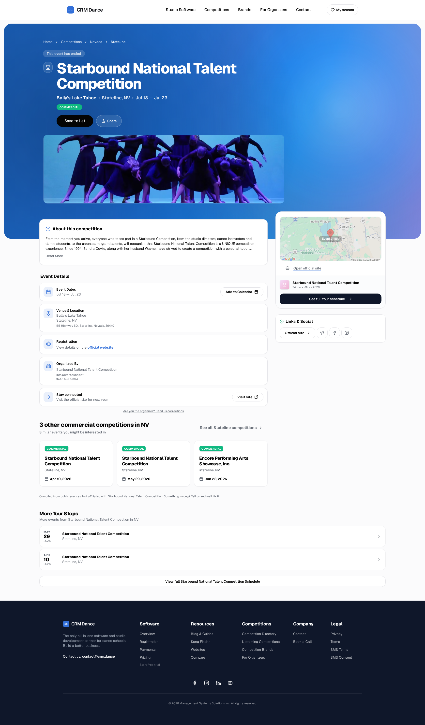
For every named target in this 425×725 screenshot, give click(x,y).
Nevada (96, 42)
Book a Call (302, 641)
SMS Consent (341, 657)
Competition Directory (259, 634)
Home (48, 42)
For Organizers (273, 9)
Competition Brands (257, 649)
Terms (335, 641)
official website (100, 347)
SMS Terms (339, 649)
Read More (54, 256)
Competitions (216, 9)
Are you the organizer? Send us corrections (153, 411)
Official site (294, 333)
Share (112, 121)
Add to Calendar (239, 292)
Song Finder (200, 641)
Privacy (337, 634)
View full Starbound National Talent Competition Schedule (212, 581)
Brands (244, 9)
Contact (303, 9)
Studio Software (181, 9)
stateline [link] (118, 42)
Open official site (307, 268)
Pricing (145, 657)
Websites (198, 649)
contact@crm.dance (98, 656)
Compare (198, 657)
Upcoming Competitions (261, 641)
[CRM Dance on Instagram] (206, 683)
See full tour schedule (327, 299)
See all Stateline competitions (228, 427)
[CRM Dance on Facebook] (194, 683)
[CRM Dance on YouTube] (230, 683)
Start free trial (150, 665)
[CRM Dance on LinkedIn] (218, 683)
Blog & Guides (202, 634)
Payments (147, 649)
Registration (149, 641)
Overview (147, 634)
